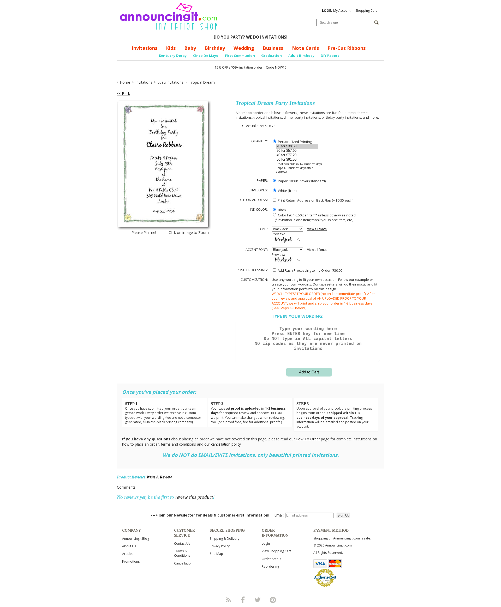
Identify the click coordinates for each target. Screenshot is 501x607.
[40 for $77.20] (297, 155)
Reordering (270, 566)
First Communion (240, 55)
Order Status (271, 559)
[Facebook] (243, 599)
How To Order (308, 438)
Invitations (144, 48)
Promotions (131, 561)
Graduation (271, 55)
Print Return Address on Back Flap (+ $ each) (315, 200)
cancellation (220, 444)
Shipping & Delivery (224, 538)
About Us (129, 546)
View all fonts (317, 229)
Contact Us (182, 543)
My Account (336, 10)
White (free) (286, 190)
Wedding (244, 48)
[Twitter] (258, 599)
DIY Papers (330, 55)
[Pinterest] (273, 599)
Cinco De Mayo (205, 55)
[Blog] (228, 599)
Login (266, 543)
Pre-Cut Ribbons (346, 48)
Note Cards (305, 48)
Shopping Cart (366, 10)
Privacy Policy (220, 546)
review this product (194, 497)
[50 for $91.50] (297, 159)
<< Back (123, 93)
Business (273, 48)
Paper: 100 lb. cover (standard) (301, 181)
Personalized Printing (294, 141)
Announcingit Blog (135, 538)
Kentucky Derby (173, 55)
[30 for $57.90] (297, 151)
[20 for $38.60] (297, 146)
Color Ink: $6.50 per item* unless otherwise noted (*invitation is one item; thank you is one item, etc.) (314, 217)
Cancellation (183, 563)
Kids (171, 48)
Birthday (215, 48)
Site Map (216, 553)
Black (281, 210)
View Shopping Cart (276, 551)
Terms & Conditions (182, 553)
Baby (190, 48)
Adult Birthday (301, 55)
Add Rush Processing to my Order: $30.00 (309, 270)
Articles (127, 553)
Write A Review (159, 477)
